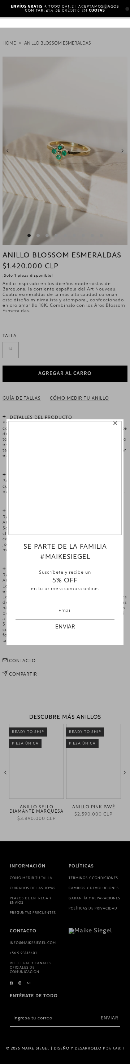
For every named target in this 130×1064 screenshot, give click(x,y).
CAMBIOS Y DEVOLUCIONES (94, 888)
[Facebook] (11, 983)
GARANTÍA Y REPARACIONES (94, 898)
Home (9, 43)
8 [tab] (92, 235)
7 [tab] (83, 235)
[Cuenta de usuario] (111, 10)
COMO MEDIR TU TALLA (31, 878)
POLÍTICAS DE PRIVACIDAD (93, 908)
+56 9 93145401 (23, 953)
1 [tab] (29, 235)
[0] (101, 9)
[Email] (29, 983)
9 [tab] (101, 235)
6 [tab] (74, 235)
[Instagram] (20, 983)
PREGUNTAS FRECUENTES (33, 913)
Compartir (22, 674)
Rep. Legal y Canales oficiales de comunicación (31, 968)
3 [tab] (47, 235)
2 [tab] (38, 235)
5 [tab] (65, 235)
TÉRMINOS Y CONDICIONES (93, 878)
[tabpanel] (65, 151)
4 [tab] (56, 235)
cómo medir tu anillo (79, 398)
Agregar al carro (65, 373)
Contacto (22, 661)
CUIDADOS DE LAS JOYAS (33, 888)
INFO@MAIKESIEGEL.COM (33, 943)
